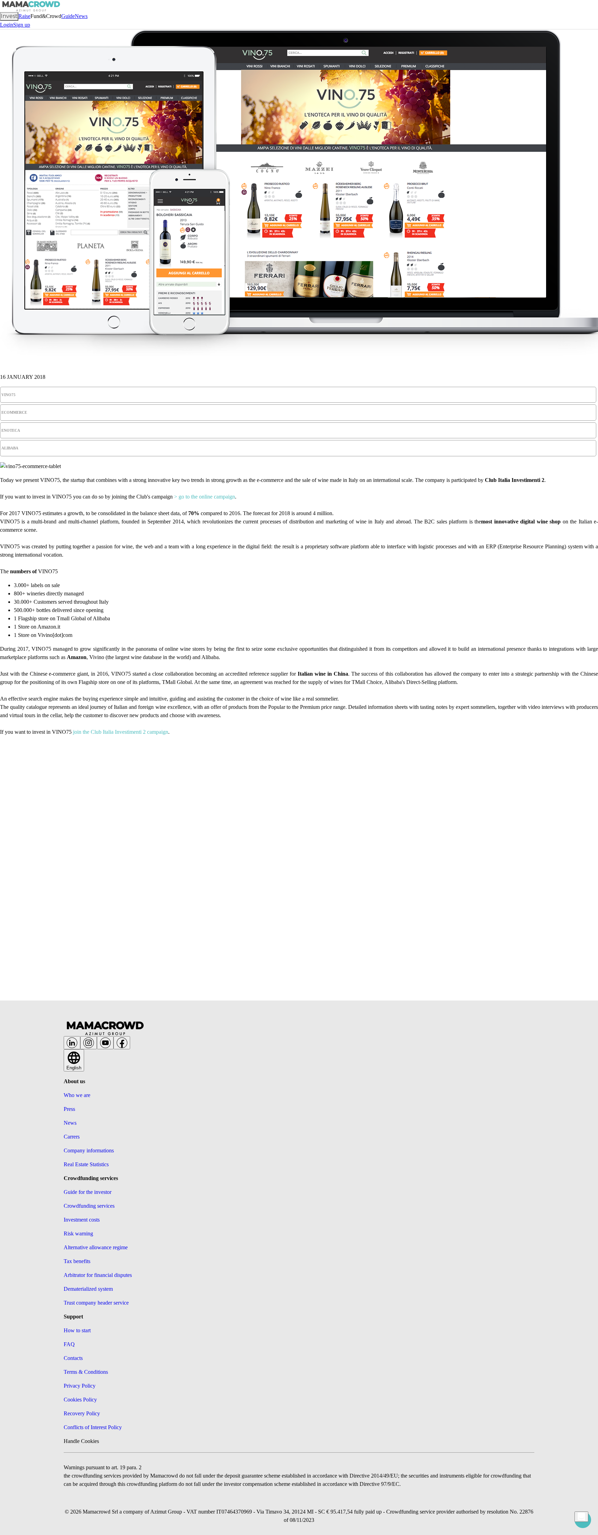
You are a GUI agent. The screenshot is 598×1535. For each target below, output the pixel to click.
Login (6, 25)
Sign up (21, 25)
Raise (24, 16)
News (81, 16)
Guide (68, 16)
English (73, 1067)
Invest (9, 16)
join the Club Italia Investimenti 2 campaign (120, 732)
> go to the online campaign (204, 497)
